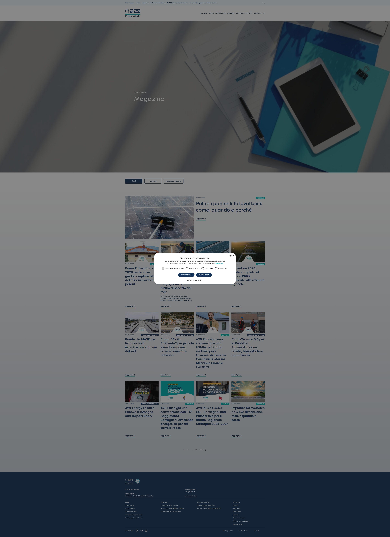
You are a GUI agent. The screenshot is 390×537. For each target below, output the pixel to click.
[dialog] (195, 268)
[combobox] (231, 256)
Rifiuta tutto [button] (204, 275)
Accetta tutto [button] (186, 275)
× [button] (233, 255)
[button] (195, 280)
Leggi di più (219, 263)
